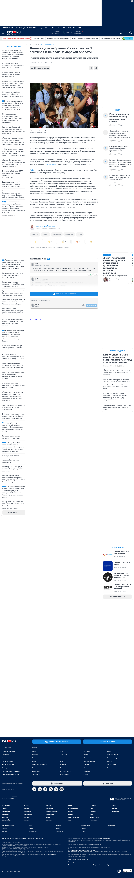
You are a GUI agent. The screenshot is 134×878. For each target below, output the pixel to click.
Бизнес (35, 754)
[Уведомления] (125, 33)
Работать (33, 170)
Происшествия (89, 761)
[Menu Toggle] (3, 33)
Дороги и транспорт (39, 764)
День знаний (56, 234)
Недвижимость (8, 28)
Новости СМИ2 (36, 319)
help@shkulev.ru (15, 856)
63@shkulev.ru (25, 853)
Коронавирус (69, 234)
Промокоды (20, 28)
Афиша (47, 28)
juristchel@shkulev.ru (50, 854)
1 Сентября (34, 234)
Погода (40, 28)
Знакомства (31, 28)
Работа (86, 764)
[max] (51, 789)
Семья (86, 775)
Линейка (45, 234)
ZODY (75, 28)
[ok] (45, 789)
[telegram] (34, 789)
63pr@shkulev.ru (96, 844)
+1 (90, 274)
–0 (96, 274)
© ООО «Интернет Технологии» (12, 871)
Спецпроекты (112, 768)
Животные (36, 771)
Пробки (67, 33)
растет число (51, 164)
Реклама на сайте (8, 751)
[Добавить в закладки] (91, 68)
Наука (62, 768)
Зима (61, 751)
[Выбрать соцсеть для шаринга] (96, 68)
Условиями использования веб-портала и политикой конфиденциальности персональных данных (97, 852)
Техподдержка (7, 768)
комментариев (41, 68)
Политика (87, 758)
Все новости (14, 46)
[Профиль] (130, 33)
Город (34, 761)
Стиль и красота (113, 754)
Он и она (87, 751)
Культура (63, 758)
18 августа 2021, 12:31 (36, 62)
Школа (80, 234)
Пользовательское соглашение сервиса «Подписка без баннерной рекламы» (91, 865)
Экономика (111, 764)
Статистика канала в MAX (11, 775)
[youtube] (61, 789)
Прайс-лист (6, 754)
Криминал (63, 754)
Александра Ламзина (45, 226)
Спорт (109, 751)
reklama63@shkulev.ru (103, 838)
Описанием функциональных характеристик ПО (82, 850)
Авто (34, 751)
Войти (37, 306)
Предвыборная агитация (11, 771)
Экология (110, 761)
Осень (86, 754)
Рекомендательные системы (76, 862)
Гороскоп (55, 28)
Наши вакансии (8, 764)
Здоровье (35, 775)
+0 (90, 289)
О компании (6, 758)
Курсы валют (66, 28)
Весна (34, 758)
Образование (64, 775)
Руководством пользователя (77, 849)
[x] (56, 789)
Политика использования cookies (78, 859)
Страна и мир (112, 758)
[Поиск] (120, 33)
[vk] (40, 789)
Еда (33, 768)
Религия (87, 771)
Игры (80, 28)
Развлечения (88, 768)
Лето (61, 761)
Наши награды (7, 761)
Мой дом (63, 764)
